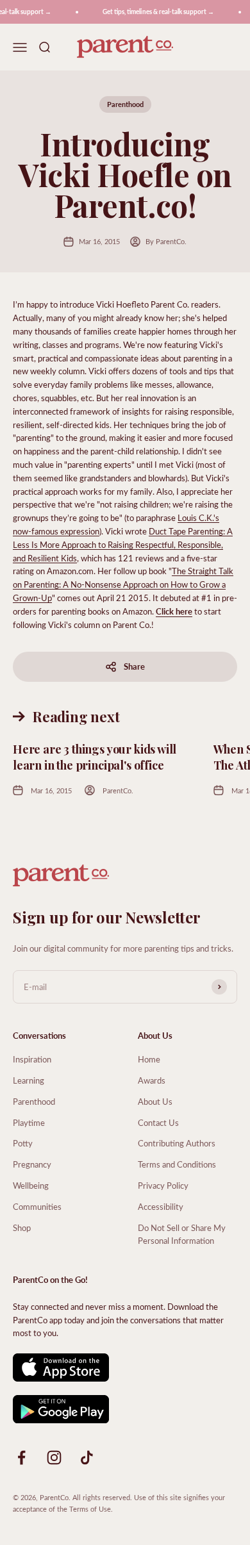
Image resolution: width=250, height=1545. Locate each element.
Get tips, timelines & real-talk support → (155, 11)
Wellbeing (31, 1185)
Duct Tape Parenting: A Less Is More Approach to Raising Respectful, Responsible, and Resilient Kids (123, 544)
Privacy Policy (163, 1185)
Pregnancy (32, 1164)
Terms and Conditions (177, 1164)
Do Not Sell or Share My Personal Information (182, 1234)
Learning (28, 1080)
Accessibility (160, 1206)
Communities (37, 1206)
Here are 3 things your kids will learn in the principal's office (94, 757)
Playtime (29, 1122)
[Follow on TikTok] (87, 1457)
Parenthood (125, 104)
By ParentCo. (166, 241)
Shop (22, 1227)
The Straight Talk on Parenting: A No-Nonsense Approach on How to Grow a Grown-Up (123, 584)
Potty (23, 1142)
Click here (174, 611)
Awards (151, 1080)
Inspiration (32, 1058)
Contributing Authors (176, 1142)
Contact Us (158, 1122)
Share (134, 666)
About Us (155, 1101)
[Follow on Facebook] (21, 1457)
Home (149, 1058)
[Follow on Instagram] (54, 1457)
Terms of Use (90, 1509)
